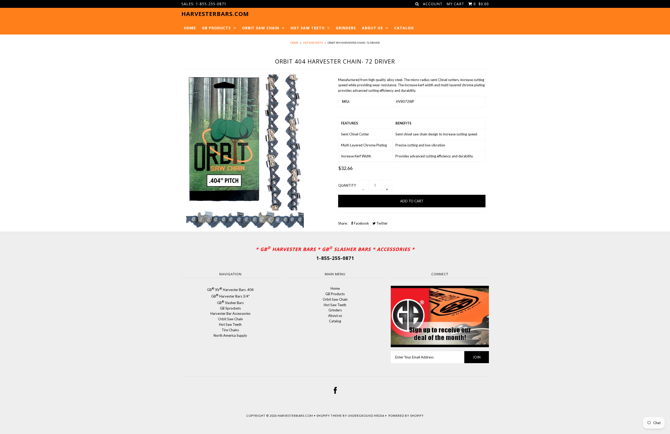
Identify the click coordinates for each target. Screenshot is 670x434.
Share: (343, 223)
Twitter (382, 223)
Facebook (361, 223)
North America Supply (230, 335)
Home (190, 27)
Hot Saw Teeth (308, 27)
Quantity (347, 185)
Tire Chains (230, 330)
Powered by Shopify (406, 415)
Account (433, 3)
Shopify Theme (329, 415)
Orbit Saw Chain (260, 27)
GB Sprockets (230, 308)
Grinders (346, 27)
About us (372, 27)
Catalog (404, 27)
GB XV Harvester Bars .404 (230, 290)
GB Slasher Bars (230, 303)
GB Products (216, 27)
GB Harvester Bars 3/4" (230, 296)
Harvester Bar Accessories (230, 313)
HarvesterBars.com (295, 415)
